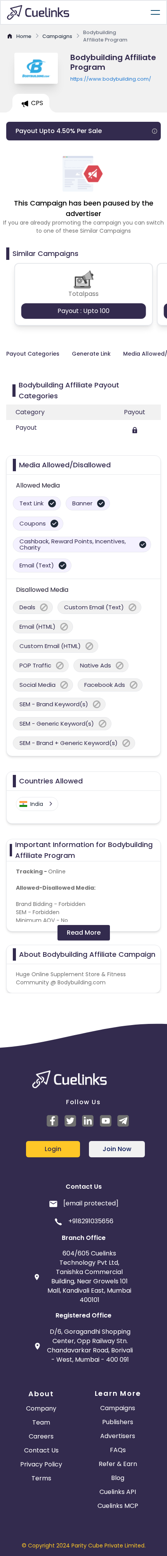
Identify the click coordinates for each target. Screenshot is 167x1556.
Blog (117, 1477)
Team (41, 1422)
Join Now (117, 1149)
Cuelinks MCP (117, 1505)
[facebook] (54, 1121)
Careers (41, 1436)
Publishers (117, 1422)
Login (53, 1149)
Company (41, 1408)
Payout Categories (32, 354)
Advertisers (117, 1436)
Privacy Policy (41, 1464)
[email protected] (90, 1203)
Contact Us (41, 1450)
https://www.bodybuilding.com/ (110, 79)
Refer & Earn (118, 1463)
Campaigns (117, 1408)
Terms (41, 1478)
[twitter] (71, 1121)
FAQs (118, 1449)
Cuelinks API (117, 1491)
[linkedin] (89, 1121)
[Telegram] (124, 1121)
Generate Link (91, 354)
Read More (84, 932)
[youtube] (107, 1121)
